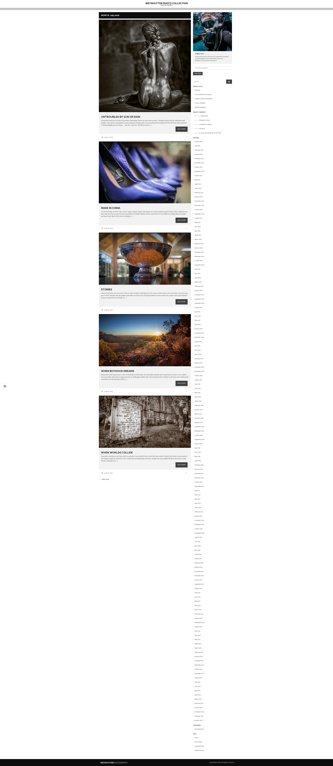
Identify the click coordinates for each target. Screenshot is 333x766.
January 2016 (199, 567)
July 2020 (197, 384)
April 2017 (198, 503)
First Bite (197, 90)
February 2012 (199, 716)
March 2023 (198, 282)
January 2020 (199, 409)
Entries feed (198, 742)
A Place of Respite (200, 103)
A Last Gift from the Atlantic (203, 94)
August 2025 (198, 175)
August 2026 (198, 141)
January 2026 (199, 154)
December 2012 (199, 712)
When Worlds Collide (117, 452)
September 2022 (199, 303)
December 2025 (199, 158)
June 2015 (198, 597)
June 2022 (198, 316)
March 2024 (198, 239)
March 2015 (198, 609)
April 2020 (198, 397)
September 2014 (199, 622)
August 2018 (198, 443)
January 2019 (199, 422)
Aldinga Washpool (200, 107)
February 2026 (199, 150)
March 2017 (198, 507)
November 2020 (199, 371)
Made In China (110, 208)
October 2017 (198, 482)
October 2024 (198, 209)
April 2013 (198, 695)
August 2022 (198, 307)
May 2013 (197, 690)
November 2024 (199, 205)
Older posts (104, 479)
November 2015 (199, 575)
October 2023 (198, 260)
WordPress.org (199, 750)
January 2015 (199, 618)
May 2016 (197, 550)
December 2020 (199, 367)
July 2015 (197, 592)
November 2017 (199, 478)
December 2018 (199, 426)
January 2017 (199, 516)
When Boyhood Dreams (117, 371)
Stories (106, 289)
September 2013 (199, 673)
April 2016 (198, 554)
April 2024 (198, 235)
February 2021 (199, 358)
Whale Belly (204, 116)
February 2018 (199, 465)
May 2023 (197, 273)
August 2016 (198, 537)
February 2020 (199, 405)
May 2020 (197, 392)
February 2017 (199, 512)
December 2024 (199, 201)
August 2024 (198, 218)
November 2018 (199, 431)
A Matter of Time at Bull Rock (203, 98)
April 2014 (198, 643)
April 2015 (198, 605)
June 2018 (198, 452)
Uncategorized (199, 729)
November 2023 (199, 256)
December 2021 (199, 333)
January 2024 (199, 248)
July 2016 (197, 541)
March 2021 (198, 354)
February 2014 (199, 652)
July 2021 (197, 346)
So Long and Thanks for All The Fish (210, 133)
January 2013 (199, 707)
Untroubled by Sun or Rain (120, 116)
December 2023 (199, 252)
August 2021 (198, 341)
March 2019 (198, 414)
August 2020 (198, 380)
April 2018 (198, 460)
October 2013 (198, 669)
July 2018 (197, 448)
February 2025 (199, 192)
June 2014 (198, 635)
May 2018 (197, 456)
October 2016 (198, 529)
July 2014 (197, 631)
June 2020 (198, 388)
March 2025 (198, 188)
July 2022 (197, 311)
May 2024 (197, 231)
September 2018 (199, 439)
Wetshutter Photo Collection (166, 3)
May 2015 (197, 601)
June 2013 (198, 686)
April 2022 (198, 324)
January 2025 (199, 197)
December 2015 (199, 571)
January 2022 (199, 328)
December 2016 (199, 520)
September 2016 (199, 533)
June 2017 (198, 495)
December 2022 (199, 294)
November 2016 (199, 524)
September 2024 (199, 214)
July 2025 (197, 180)
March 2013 (198, 699)
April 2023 (198, 277)
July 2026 (197, 146)
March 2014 (198, 648)
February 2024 (199, 243)
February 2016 (199, 563)
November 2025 (199, 163)
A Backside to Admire (205, 124)
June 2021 (198, 350)
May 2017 (197, 499)
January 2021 (199, 363)
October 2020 (198, 375)
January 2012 (199, 720)
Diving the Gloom (204, 120)
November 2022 (199, 299)
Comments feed (199, 746)
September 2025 (199, 171)
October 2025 (198, 167)
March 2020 (198, 401)
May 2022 (197, 320)
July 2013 (197, 682)
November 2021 (199, 337)
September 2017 (199, 486)
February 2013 (199, 703)
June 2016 (198, 546)
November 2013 (199, 665)
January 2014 (199, 656)
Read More (181, 129)
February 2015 (199, 614)
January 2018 (199, 469)
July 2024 (197, 222)
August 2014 (198, 626)
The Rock (202, 128)
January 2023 (199, 290)
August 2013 (198, 677)
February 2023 (199, 286)
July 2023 (197, 269)
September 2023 (199, 265)
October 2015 (198, 580)
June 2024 (198, 226)
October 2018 (198, 435)
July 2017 (197, 490)
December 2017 (199, 473)
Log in (196, 737)
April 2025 (198, 184)
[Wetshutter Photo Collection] (119, 762)
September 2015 (199, 584)
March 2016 (198, 558)
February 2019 (199, 418)
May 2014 (197, 639)
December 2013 (199, 660)
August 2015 (198, 588)
